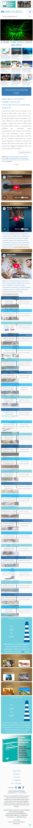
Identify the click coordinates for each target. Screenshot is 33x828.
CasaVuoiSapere (22, 793)
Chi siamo (16, 774)
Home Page (16, 771)
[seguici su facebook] (23, 787)
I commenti (16, 780)
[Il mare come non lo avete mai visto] (16, 30)
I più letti (16, 777)
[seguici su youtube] (19, 787)
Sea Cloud (19, 160)
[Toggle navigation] (30, 11)
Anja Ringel (11, 158)
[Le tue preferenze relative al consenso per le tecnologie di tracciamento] (30, 825)
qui (23, 651)
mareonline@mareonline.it (22, 247)
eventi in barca (5, 160)
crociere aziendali (23, 158)
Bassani (17, 158)
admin (19, 156)
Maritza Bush (13, 160)
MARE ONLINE (16, 820)
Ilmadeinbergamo (12, 793)
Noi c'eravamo (17, 784)
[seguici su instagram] (15, 787)
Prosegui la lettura (24, 152)
